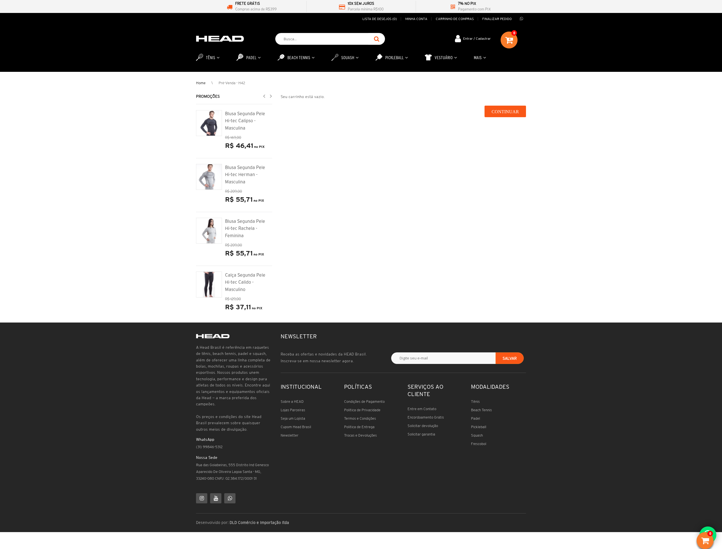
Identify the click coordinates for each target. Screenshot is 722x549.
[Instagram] (201, 498)
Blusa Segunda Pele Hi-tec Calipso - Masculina (245, 120)
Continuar (505, 111)
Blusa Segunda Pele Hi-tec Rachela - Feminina (245, 228)
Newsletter (289, 435)
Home (201, 83)
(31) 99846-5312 (209, 447)
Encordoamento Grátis (426, 417)
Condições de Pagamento (364, 401)
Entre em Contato (422, 409)
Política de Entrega (359, 427)
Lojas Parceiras (293, 410)
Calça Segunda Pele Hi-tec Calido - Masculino (245, 282)
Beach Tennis (481, 410)
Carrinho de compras (455, 19)
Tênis (475, 401)
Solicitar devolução (423, 426)
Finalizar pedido (497, 19)
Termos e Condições (360, 418)
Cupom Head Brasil (296, 427)
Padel (475, 418)
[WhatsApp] (229, 498)
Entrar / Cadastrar (477, 38)
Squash (477, 435)
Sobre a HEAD (292, 401)
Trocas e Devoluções (360, 435)
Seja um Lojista (293, 418)
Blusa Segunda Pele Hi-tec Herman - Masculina (245, 174)
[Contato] (521, 18)
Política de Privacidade (362, 410)
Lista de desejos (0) (379, 19)
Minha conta (416, 19)
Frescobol (478, 444)
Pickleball (478, 427)
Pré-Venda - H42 (232, 83)
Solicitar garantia (421, 434)
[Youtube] (215, 498)
